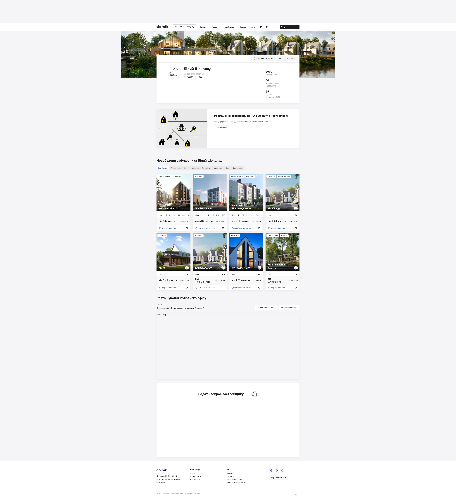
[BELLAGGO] (210, 261)
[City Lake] (173, 202)
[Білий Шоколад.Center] (246, 202)
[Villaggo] (282, 202)
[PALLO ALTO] (246, 261)
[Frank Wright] (282, 261)
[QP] (173, 261)
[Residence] (210, 202)
